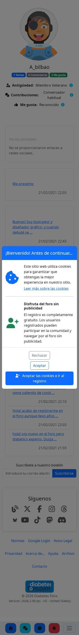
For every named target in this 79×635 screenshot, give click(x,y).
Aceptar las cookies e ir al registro (42, 378)
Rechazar (39, 355)
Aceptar (39, 365)
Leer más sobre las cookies (46, 288)
